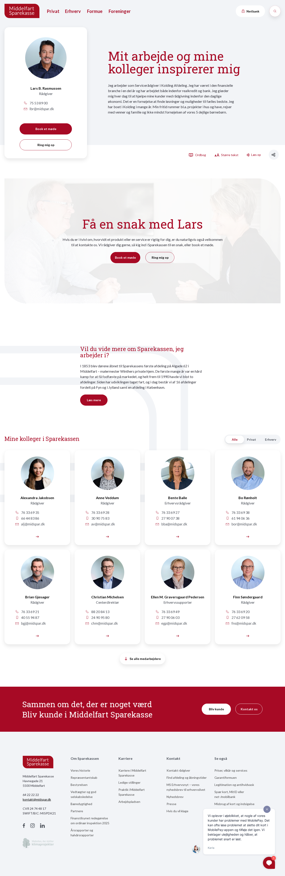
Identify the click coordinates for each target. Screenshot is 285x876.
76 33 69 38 (240, 512)
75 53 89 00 (38, 103)
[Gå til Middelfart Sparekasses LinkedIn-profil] (42, 826)
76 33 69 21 (29, 611)
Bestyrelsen (79, 785)
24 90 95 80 (100, 617)
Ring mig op (45, 145)
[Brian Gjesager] (37, 575)
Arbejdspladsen (129, 802)
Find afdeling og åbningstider (187, 777)
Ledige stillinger (129, 782)
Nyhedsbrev (175, 797)
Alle (235, 439)
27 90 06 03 (170, 617)
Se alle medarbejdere (145, 659)
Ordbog (200, 155)
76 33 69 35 (29, 512)
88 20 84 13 (100, 611)
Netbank (252, 11)
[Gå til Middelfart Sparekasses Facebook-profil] (24, 826)
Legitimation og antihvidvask (234, 785)
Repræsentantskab (84, 777)
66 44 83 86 (29, 518)
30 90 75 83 (100, 518)
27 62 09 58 (240, 617)
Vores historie (80, 770)
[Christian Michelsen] (107, 575)
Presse (171, 804)
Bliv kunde (216, 709)
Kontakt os (249, 709)
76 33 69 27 (170, 512)
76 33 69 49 (170, 611)
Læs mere (94, 400)
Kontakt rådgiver (178, 770)
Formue (94, 11)
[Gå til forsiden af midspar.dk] (22, 11)
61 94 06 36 (240, 518)
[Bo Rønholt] (248, 476)
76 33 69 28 (100, 512)
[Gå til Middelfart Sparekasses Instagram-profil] (32, 826)
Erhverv (73, 11)
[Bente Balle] (177, 476)
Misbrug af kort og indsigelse (234, 804)
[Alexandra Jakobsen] (37, 476)
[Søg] (275, 11)
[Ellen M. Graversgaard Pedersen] (177, 635)
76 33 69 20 (240, 611)
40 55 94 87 (29, 617)
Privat (53, 11)
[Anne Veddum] (107, 476)
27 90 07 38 (170, 518)
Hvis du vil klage (177, 811)
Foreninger (120, 11)
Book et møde (45, 129)
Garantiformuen (225, 777)
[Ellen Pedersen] (177, 575)
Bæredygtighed (81, 804)
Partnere (77, 811)
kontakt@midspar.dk (37, 799)
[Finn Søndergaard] (248, 575)
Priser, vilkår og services (230, 770)
